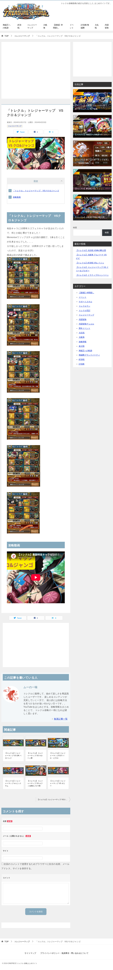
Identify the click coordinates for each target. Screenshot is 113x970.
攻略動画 (17, 197)
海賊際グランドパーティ (89, 355)
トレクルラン (84, 306)
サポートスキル (85, 302)
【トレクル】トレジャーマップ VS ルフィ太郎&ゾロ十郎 (35, 783)
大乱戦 (97, 26)
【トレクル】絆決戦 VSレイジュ (88, 188)
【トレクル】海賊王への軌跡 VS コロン (91, 134)
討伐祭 (81, 364)
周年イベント (84, 328)
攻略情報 (82, 342)
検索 (75, 227)
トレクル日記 (84, 310)
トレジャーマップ (32, 26)
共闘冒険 (107, 26)
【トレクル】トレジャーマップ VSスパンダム (53, 800)
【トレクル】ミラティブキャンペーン (92, 275)
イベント (72, 26)
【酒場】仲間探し (58, 26)
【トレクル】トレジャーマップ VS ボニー (57, 783)
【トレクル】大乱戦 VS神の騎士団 (89, 217)
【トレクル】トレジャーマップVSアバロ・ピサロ (57, 755)
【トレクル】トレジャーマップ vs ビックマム (13, 783)
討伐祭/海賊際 (85, 26)
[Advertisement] (36, 70)
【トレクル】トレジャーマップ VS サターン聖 (35, 755)
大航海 (45, 26)
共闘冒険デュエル (86, 324)
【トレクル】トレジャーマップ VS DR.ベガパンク (13, 755)
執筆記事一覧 (61, 719)
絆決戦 (19, 26)
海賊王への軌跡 (6, 26)
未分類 (81, 346)
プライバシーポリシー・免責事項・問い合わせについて (64, 953)
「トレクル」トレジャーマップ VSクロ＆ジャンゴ (36, 191)
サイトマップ (30, 953)
